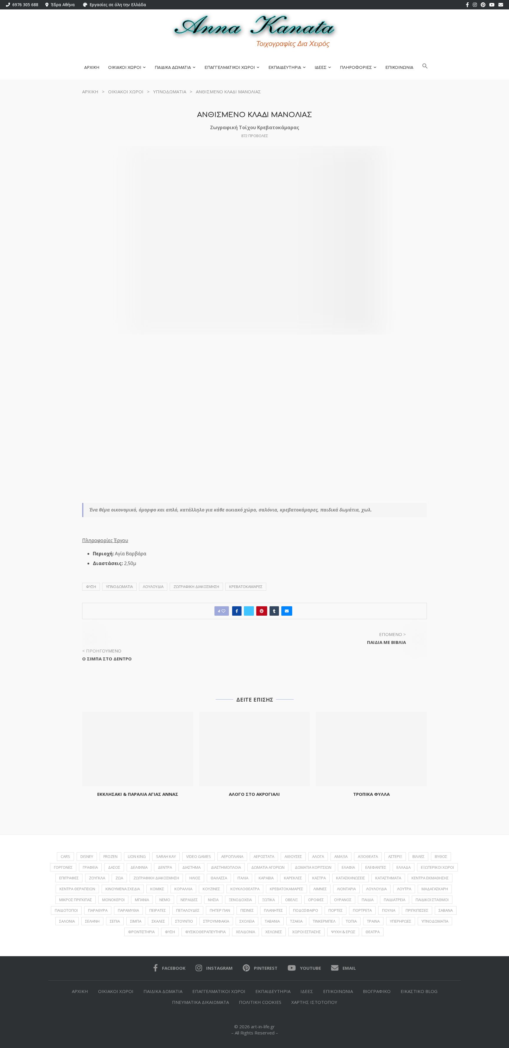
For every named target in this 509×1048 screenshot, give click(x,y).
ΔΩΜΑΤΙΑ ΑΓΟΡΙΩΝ (268, 867)
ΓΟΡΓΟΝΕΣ (63, 867)
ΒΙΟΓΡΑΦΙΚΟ (377, 991)
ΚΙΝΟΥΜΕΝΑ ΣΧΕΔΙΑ (122, 888)
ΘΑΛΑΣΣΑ (219, 878)
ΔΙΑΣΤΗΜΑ (191, 867)
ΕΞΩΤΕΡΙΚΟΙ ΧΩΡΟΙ (437, 867)
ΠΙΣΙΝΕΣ (247, 910)
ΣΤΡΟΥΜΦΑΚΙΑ (216, 921)
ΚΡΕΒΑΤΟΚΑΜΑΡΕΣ (245, 586)
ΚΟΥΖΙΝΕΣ (211, 888)
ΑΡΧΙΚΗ (91, 68)
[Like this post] (223, 611)
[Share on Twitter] (249, 611)
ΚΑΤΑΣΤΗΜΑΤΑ (388, 878)
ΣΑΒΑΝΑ (446, 910)
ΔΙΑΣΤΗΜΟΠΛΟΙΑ (226, 867)
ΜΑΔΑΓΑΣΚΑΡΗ (435, 888)
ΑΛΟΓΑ (318, 856)
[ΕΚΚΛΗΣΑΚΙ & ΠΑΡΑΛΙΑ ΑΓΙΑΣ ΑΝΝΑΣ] (137, 749)
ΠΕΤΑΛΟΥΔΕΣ (187, 910)
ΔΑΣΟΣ (114, 867)
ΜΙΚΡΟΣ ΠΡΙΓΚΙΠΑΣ (75, 899)
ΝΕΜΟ (164, 899)
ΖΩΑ (119, 878)
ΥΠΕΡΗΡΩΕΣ (400, 921)
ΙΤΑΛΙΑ (242, 878)
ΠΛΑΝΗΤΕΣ (273, 910)
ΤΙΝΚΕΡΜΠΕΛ (324, 921)
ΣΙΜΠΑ (135, 921)
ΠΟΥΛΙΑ (388, 910)
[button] (425, 67)
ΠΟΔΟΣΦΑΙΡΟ (305, 910)
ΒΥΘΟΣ (441, 856)
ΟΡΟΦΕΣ (316, 899)
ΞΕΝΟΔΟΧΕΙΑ (240, 899)
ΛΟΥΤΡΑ (404, 888)
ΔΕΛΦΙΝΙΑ (139, 867)
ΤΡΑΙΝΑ (373, 921)
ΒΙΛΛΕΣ (418, 856)
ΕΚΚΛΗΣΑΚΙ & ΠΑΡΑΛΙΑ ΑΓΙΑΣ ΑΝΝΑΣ (137, 794)
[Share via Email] (286, 611)
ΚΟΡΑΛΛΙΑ (183, 888)
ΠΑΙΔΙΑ (368, 899)
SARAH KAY (166, 856)
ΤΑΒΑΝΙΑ (272, 921)
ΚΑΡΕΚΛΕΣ (293, 878)
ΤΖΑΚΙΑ (296, 921)
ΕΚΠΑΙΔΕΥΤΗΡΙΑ (284, 68)
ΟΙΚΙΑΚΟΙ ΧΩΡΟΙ (124, 68)
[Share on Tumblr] (274, 611)
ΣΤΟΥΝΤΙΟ (184, 921)
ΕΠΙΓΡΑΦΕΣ (69, 878)
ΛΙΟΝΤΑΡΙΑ (346, 888)
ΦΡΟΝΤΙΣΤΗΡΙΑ (141, 931)
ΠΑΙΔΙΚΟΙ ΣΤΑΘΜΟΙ (432, 899)
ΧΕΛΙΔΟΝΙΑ (245, 931)
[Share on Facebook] (237, 611)
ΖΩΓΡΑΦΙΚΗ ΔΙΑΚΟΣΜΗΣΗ (196, 586)
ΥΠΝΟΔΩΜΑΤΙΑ (169, 91)
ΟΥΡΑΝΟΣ (342, 899)
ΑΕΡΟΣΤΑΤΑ (264, 856)
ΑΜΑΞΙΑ (341, 856)
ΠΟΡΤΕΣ (335, 910)
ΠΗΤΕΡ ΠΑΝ (220, 910)
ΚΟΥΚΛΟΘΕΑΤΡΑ (245, 888)
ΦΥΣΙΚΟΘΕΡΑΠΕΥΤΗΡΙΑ (205, 931)
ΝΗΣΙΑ (213, 899)
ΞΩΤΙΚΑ (268, 899)
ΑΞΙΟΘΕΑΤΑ (368, 856)
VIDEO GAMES (198, 856)
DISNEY (86, 856)
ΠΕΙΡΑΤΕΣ (157, 910)
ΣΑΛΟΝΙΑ (67, 921)
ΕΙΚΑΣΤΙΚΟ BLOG (419, 991)
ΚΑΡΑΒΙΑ (266, 878)
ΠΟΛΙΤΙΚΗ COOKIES (260, 1002)
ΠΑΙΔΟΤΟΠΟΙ (66, 910)
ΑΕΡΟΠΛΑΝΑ (232, 856)
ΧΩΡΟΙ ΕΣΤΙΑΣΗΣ (306, 931)
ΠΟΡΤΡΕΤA (362, 910)
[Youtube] (492, 4)
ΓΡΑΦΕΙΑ (90, 867)
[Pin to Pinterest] (261, 611)
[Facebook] (467, 4)
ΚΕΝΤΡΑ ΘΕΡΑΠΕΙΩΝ (77, 888)
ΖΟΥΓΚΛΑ (97, 878)
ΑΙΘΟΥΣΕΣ (293, 856)
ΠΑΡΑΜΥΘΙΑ (128, 910)
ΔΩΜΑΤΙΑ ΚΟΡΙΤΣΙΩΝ (313, 867)
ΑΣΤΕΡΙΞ (395, 856)
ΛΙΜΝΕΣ (320, 888)
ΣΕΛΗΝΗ (92, 921)
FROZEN (110, 856)
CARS (65, 856)
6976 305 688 (24, 4)
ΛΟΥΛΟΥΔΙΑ (153, 586)
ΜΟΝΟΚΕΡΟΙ (113, 899)
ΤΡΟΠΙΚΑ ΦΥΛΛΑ (371, 794)
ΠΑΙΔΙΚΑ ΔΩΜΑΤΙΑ (173, 68)
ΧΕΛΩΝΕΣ (273, 931)
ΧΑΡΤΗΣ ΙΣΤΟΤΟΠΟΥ (314, 1002)
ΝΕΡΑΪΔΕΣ (189, 899)
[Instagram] (475, 4)
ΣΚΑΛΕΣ (158, 921)
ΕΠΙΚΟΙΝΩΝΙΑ (399, 68)
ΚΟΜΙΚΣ (157, 888)
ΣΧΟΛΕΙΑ (246, 921)
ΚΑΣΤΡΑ (319, 878)
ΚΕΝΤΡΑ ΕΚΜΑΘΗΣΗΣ (430, 878)
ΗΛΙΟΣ (194, 878)
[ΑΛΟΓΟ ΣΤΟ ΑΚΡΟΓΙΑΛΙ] (254, 749)
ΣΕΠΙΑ (115, 921)
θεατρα (373, 931)
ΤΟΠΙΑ (351, 921)
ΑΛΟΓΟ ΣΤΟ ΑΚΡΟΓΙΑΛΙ (254, 794)
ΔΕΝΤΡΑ (165, 867)
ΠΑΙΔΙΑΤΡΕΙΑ (394, 899)
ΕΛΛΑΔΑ (403, 867)
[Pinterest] (483, 4)
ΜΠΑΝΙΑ (142, 899)
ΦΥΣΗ (91, 586)
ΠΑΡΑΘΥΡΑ (98, 910)
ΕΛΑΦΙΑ (348, 867)
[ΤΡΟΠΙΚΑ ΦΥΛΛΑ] (371, 749)
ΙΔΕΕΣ (320, 68)
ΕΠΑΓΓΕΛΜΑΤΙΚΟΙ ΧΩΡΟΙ (229, 68)
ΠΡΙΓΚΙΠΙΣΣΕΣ (417, 910)
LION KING (137, 856)
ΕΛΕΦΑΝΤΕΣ (375, 867)
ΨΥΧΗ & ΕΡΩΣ (343, 931)
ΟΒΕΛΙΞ (291, 899)
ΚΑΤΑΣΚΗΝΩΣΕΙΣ (350, 878)
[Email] (500, 4)
